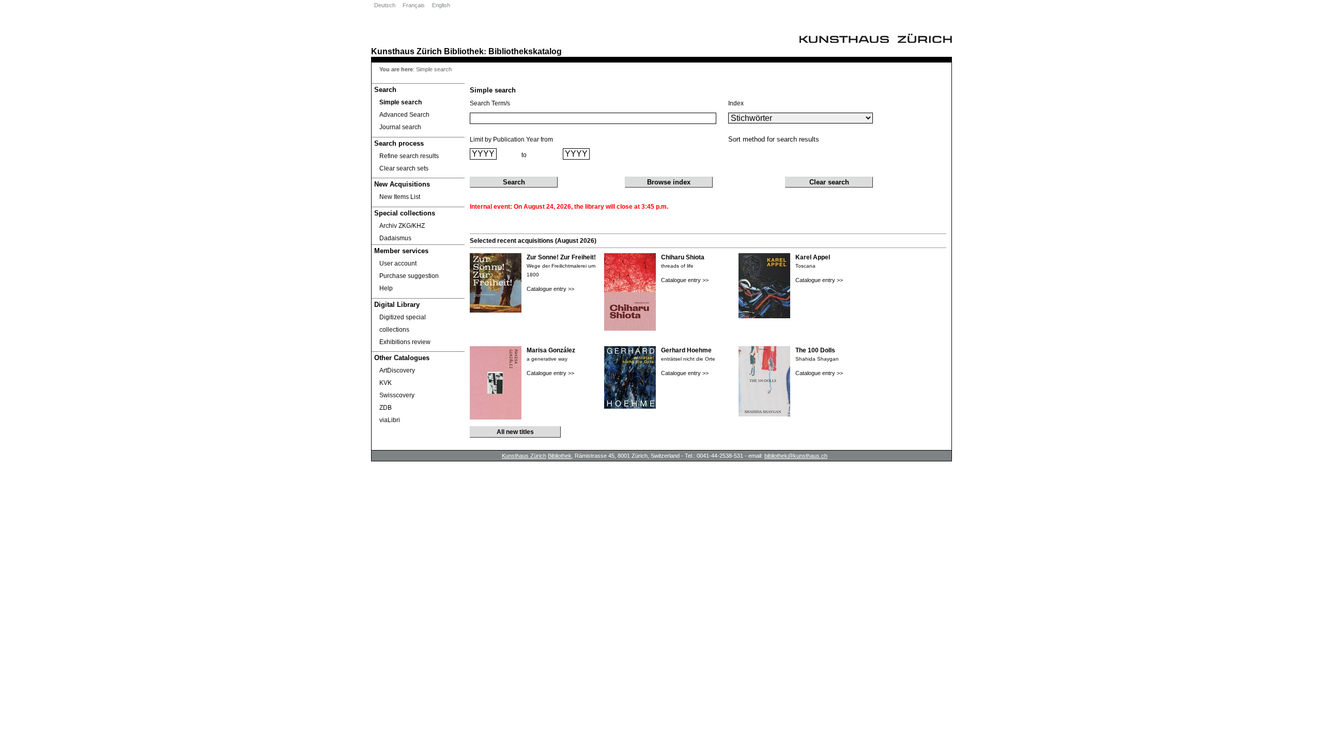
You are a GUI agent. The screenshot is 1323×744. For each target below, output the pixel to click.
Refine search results (409, 156)
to (524, 155)
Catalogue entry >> (550, 289)
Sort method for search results (773, 139)
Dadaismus (395, 238)
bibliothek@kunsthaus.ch (795, 456)
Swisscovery (396, 395)
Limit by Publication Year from (511, 139)
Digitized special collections (402, 323)
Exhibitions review (404, 342)
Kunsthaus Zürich (406, 51)
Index (736, 103)
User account (398, 263)
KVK (385, 382)
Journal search (400, 127)
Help (386, 288)
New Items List (399, 196)
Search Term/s (490, 103)
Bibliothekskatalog (525, 51)
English (441, 5)
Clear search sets (403, 168)
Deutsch (384, 5)
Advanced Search (404, 114)
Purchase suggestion (409, 276)
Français (414, 5)
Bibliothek (464, 51)
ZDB (385, 407)
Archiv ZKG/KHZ (402, 225)
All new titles (515, 432)
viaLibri (389, 420)
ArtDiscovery (397, 370)
